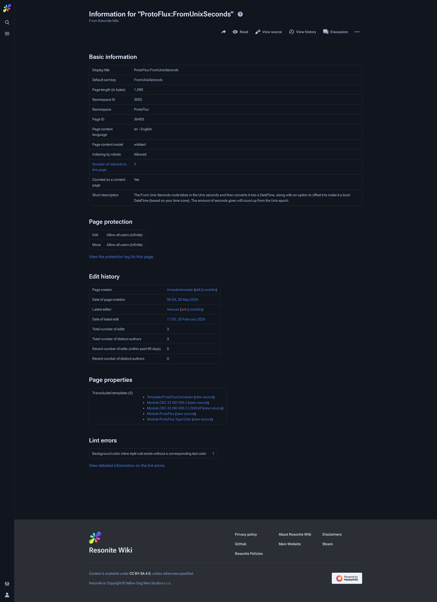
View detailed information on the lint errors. (127, 465)
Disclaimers (332, 534)
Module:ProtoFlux (160, 414)
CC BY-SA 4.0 (139, 573)
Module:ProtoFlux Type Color (169, 419)
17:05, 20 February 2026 (186, 319)
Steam (327, 544)
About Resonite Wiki (295, 534)
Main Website (290, 544)
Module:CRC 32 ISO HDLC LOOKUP (174, 408)
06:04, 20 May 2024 (182, 299)
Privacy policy (246, 534)
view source (204, 397)
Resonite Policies (249, 553)
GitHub (240, 544)
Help (240, 14)
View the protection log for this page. (121, 256)
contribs (209, 290)
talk (198, 290)
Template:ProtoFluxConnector (170, 397)
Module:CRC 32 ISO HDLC (167, 402)
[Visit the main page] (7, 8)
